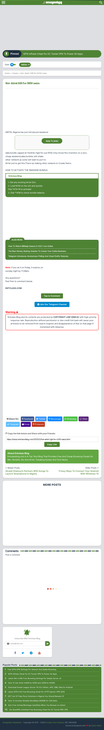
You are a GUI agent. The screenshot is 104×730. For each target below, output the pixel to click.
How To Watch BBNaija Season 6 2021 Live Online (30, 246)
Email (27, 424)
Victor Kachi (96, 725)
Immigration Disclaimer (12, 722)
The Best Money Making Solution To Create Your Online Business (37, 251)
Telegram (14, 424)
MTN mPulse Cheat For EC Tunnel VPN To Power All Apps (53, 53)
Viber (84, 419)
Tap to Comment (52, 296)
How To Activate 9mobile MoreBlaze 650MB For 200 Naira (32, 701)
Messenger (55, 419)
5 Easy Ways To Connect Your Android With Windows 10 (79, 472)
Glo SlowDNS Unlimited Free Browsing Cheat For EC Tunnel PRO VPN (38, 710)
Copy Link (52, 444)
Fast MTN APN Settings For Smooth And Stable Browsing (32, 669)
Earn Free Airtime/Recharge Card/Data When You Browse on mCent (36, 705)
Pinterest (39, 424)
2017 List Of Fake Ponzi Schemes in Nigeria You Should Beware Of (36, 696)
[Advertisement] (52, 27)
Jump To (52, 140)
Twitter (42, 419)
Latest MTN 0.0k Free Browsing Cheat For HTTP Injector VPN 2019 (36, 692)
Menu (25, 64)
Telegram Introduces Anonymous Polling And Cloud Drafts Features (38, 256)
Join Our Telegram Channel (53, 304)
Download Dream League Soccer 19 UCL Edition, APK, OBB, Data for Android (40, 687)
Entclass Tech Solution (54, 722)
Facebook (28, 419)
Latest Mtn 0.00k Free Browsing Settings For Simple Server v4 (34, 678)
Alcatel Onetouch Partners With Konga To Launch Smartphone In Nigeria (26, 472)
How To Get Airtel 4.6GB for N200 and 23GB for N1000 (31, 683)
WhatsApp (71, 419)
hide (56, 140)
